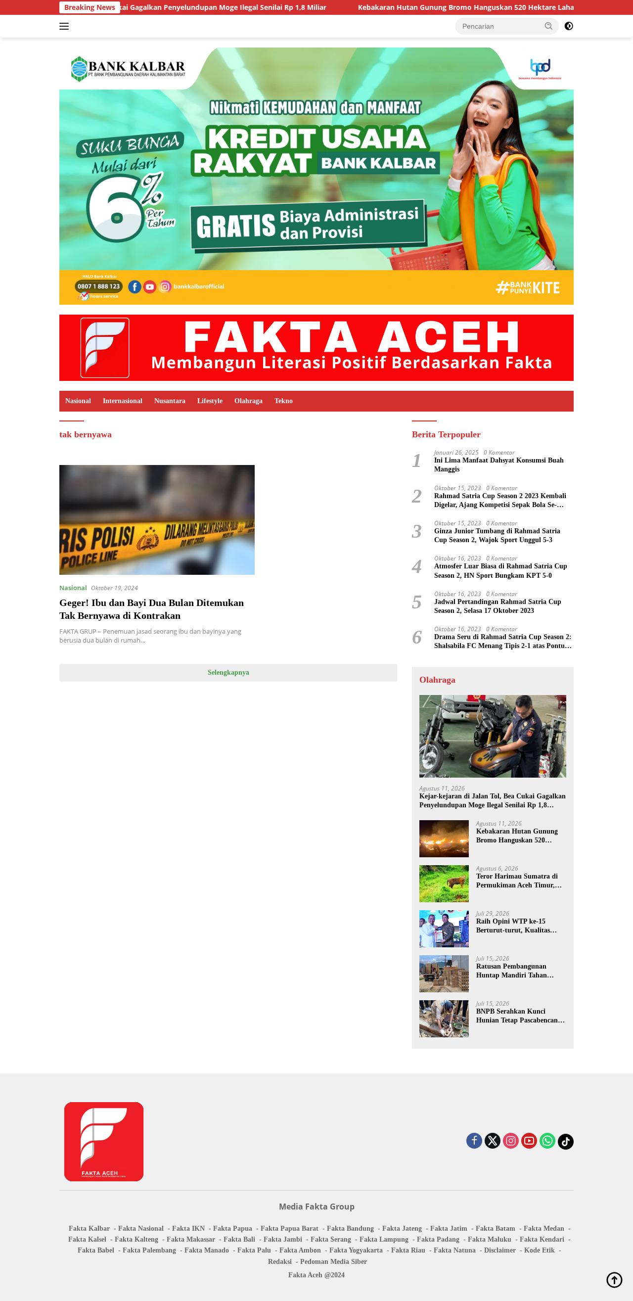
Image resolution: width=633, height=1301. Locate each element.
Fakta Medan (544, 1228)
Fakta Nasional (141, 1228)
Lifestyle (210, 401)
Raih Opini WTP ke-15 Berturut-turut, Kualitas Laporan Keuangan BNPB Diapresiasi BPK (515, 926)
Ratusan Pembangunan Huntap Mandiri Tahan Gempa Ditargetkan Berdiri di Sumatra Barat (517, 971)
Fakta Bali (239, 1239)
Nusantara (169, 401)
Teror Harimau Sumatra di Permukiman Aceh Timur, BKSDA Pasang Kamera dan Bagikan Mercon (519, 881)
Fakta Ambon (300, 1250)
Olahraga (248, 401)
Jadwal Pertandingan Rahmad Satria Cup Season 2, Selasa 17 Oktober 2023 (497, 606)
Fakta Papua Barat (289, 1228)
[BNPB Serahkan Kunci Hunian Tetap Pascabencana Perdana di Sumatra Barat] (444, 1018)
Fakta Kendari (542, 1239)
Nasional (78, 401)
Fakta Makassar (191, 1239)
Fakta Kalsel (87, 1239)
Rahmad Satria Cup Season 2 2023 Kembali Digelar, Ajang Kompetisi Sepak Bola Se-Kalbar (500, 501)
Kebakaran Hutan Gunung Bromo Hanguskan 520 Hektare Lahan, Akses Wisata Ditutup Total (463, 7)
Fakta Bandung (350, 1228)
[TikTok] (566, 1142)
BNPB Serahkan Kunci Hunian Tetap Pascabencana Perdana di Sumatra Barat (518, 1016)
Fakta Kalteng (136, 1239)
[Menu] (66, 26)
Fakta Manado (206, 1250)
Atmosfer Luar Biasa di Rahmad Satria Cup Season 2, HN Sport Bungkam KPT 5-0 (500, 570)
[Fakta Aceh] (316, 347)
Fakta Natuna (455, 1250)
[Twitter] (492, 1141)
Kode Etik (539, 1250)
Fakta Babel (96, 1250)
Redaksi (280, 1261)
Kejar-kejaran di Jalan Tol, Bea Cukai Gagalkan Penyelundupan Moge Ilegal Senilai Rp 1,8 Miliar (492, 801)
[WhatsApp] (547, 1141)
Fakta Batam (495, 1228)
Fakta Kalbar (89, 1228)
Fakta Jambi (283, 1239)
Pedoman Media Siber (333, 1261)
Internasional (122, 401)
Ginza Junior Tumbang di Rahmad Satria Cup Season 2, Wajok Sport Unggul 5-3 (497, 535)
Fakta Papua (232, 1228)
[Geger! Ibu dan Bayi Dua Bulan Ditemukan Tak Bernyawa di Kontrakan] (157, 520)
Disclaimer (500, 1250)
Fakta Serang (331, 1239)
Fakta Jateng (402, 1228)
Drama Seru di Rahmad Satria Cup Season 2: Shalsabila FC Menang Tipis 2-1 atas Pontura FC (503, 641)
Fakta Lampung (384, 1239)
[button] (549, 26)
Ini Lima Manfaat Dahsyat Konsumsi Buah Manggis (499, 465)
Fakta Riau (408, 1250)
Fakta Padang (438, 1239)
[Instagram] (511, 1141)
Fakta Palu (254, 1250)
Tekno (283, 401)
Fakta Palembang (149, 1250)
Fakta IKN (188, 1228)
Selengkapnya (228, 672)
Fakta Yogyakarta (356, 1250)
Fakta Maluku (489, 1239)
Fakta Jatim (448, 1228)
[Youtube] (529, 1141)
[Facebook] (474, 1141)
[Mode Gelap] (569, 26)
